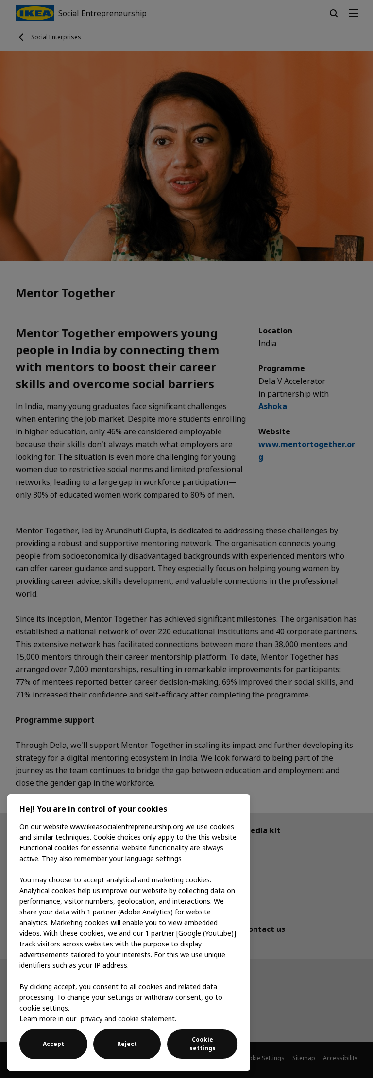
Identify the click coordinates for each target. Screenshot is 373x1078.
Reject (127, 1044)
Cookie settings (202, 1043)
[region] (128, 932)
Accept (53, 1044)
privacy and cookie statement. (128, 1018)
